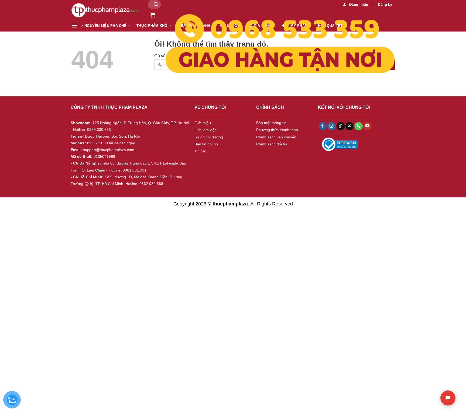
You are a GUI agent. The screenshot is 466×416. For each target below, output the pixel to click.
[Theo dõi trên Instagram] (331, 126)
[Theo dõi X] (349, 126)
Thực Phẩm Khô (151, 26)
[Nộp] (155, 4)
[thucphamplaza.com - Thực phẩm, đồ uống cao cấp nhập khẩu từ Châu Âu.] (105, 10)
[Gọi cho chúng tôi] (358, 126)
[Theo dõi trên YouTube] (367, 126)
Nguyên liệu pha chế (105, 26)
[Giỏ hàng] (152, 15)
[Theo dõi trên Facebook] (322, 126)
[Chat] (447, 397)
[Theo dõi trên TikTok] (341, 126)
